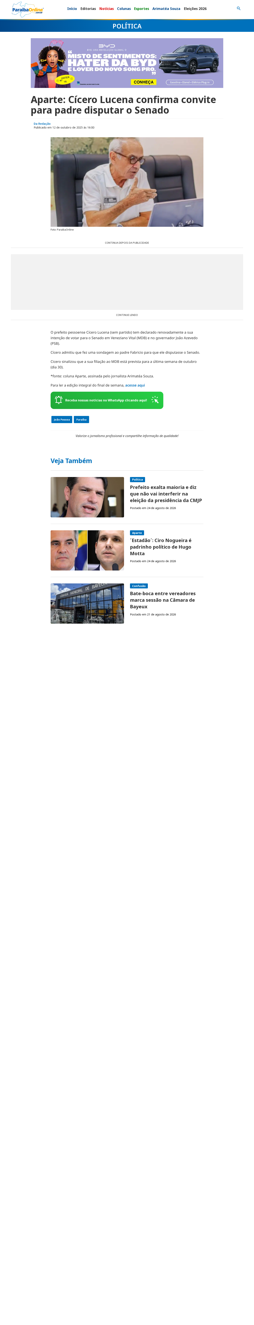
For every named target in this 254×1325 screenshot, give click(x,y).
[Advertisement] (127, 282)
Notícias (106, 8)
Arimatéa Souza (166, 8)
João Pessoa (62, 419)
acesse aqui (135, 385)
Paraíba (81, 419)
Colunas (124, 8)
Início (72, 8)
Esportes (141, 8)
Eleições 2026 (195, 8)
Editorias (88, 8)
